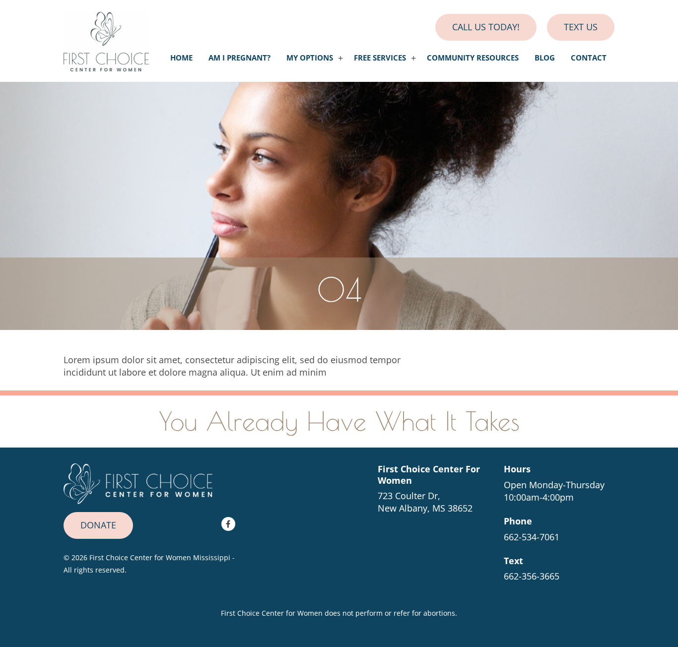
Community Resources (473, 58)
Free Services (380, 58)
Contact (589, 58)
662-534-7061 (531, 537)
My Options (309, 58)
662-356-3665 (531, 576)
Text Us (581, 27)
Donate (98, 525)
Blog (545, 58)
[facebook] (228, 524)
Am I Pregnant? (239, 58)
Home (181, 58)
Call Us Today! (486, 27)
